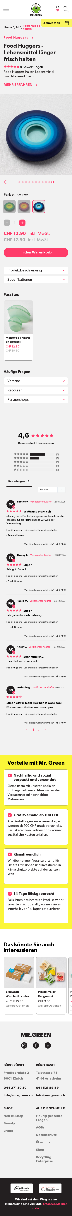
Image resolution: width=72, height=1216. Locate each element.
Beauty (9, 1123)
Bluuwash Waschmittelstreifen (18, 994)
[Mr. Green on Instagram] (24, 1045)
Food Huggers (16, 37)
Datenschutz (46, 1135)
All (17, 27)
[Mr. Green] (36, 10)
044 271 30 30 (15, 1088)
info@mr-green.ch (18, 1095)
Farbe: (16, 194)
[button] (19, 182)
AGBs (40, 1127)
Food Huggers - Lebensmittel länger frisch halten (32, 530)
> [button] (45, 729)
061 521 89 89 (47, 1088)
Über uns (43, 1142)
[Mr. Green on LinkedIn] (48, 1045)
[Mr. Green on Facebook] (36, 1045)
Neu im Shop (13, 1116)
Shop (40, 1149)
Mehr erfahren (18, 85)
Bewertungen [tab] (16, 481)
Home (8, 27)
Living (8, 1131)
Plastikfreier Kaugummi (47, 994)
